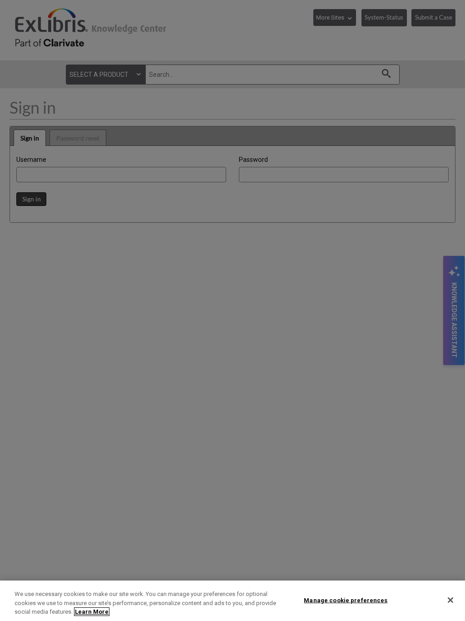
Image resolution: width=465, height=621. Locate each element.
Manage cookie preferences (345, 599)
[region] (232, 601)
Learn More (92, 611)
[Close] (450, 600)
